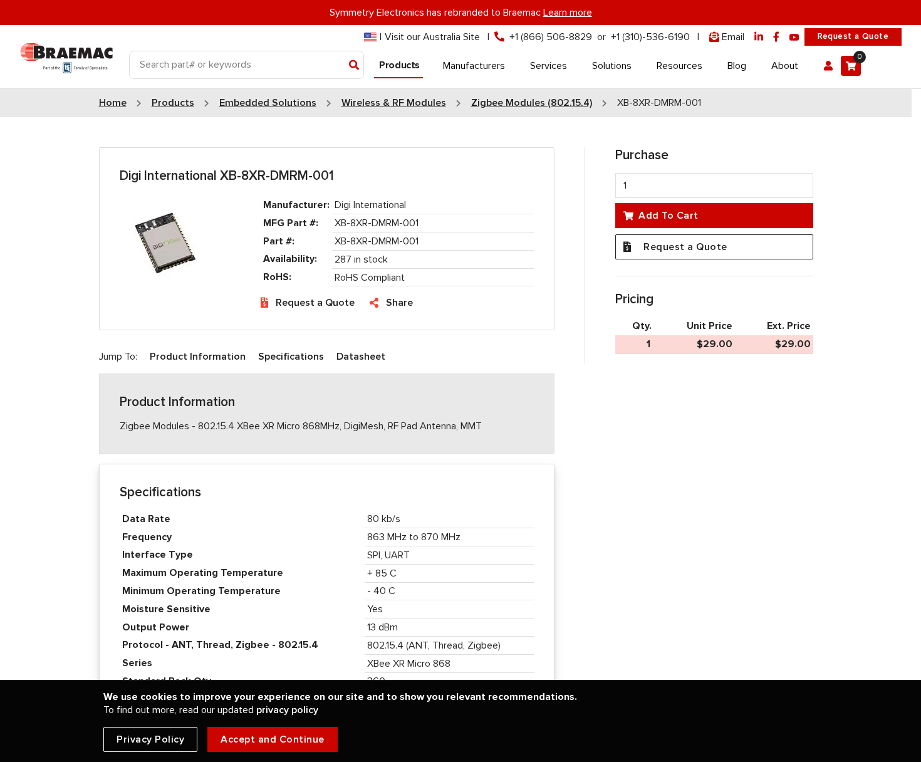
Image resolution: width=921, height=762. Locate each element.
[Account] (828, 66)
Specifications (291, 357)
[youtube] (794, 37)
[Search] (354, 65)
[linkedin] (758, 37)
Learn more (567, 12)
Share (399, 303)
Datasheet (360, 357)
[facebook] (776, 37)
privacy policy (287, 710)
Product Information (198, 357)
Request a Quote (853, 36)
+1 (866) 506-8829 (550, 37)
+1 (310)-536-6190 (650, 37)
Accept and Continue (273, 739)
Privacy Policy (150, 739)
